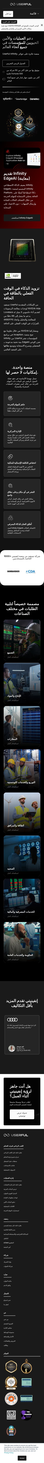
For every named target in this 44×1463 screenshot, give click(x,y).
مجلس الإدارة (8, 1328)
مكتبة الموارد (7, 1281)
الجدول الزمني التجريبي (15, 63)
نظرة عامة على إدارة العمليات (13, 1185)
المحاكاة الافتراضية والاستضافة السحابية (16, 1234)
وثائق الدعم (7, 1285)
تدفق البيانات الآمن (9, 1202)
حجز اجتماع (7, 1300)
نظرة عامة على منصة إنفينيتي (13, 1225)
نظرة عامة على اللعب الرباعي (13, 1153)
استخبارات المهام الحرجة (11, 1210)
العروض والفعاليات (9, 1341)
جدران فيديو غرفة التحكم (11, 1157)
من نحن (6, 1319)
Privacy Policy (8, 1453)
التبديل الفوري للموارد (10, 1193)
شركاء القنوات (8, 1266)
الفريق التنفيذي (8, 1324)
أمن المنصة (7, 1247)
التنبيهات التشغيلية (9, 1170)
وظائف (6, 1345)
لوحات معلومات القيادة (10, 1198)
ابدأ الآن (8, 14)
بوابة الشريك (7, 1262)
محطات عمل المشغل (10, 1161)
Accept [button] (22, 1458)
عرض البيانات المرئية (10, 1189)
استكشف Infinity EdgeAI (22, 218)
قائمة (33, 13)
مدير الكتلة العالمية (9, 1230)
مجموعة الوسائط (9, 1332)
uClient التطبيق (9, 1243)
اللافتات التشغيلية (9, 1206)
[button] (35, 14)
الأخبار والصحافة (9, 1336)
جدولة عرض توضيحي (22, 1114)
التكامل (6, 1238)
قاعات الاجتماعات (9, 1165)
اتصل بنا (6, 1304)
